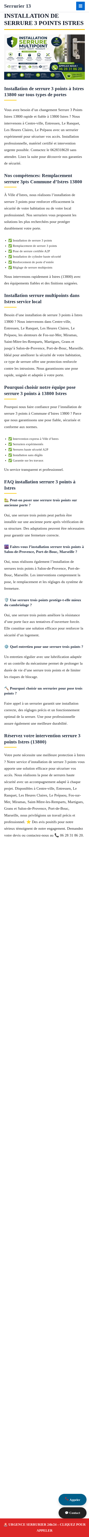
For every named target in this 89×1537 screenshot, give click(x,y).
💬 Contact (72, 1513)
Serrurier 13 (17, 6)
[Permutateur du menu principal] (80, 6)
